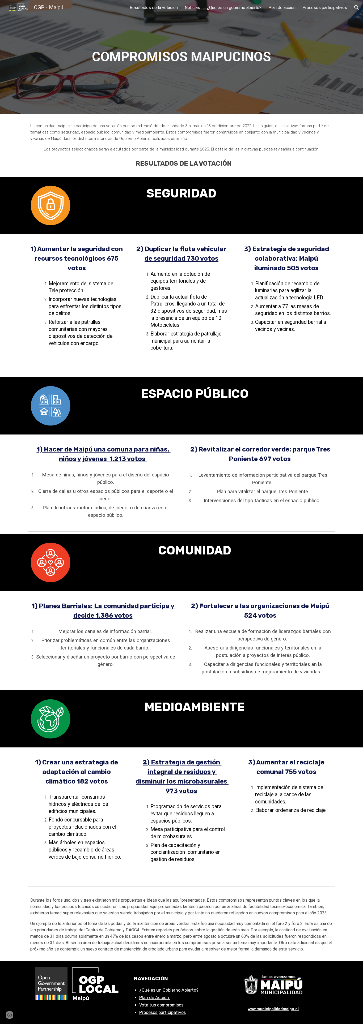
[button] (356, 7)
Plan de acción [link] (282, 7)
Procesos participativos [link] (324, 7)
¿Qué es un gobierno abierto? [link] (234, 7)
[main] (181, 57)
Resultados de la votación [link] (154, 7)
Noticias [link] (192, 7)
